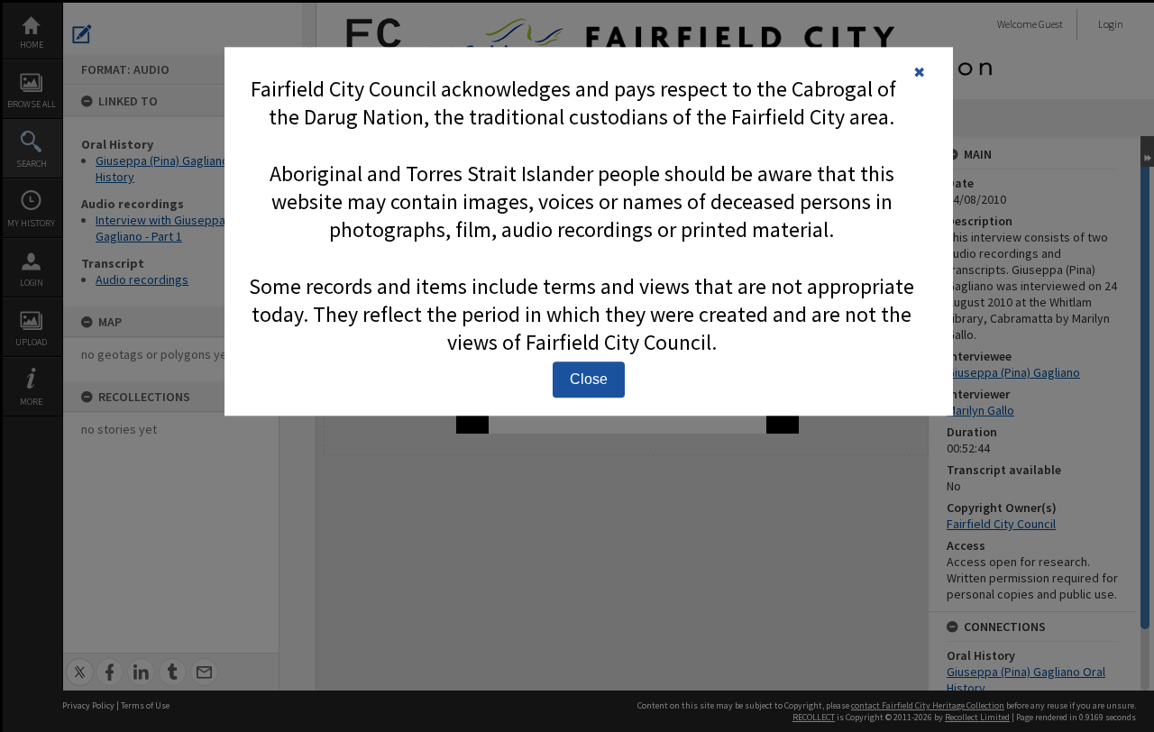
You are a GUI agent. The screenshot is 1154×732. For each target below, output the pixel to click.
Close (589, 379)
